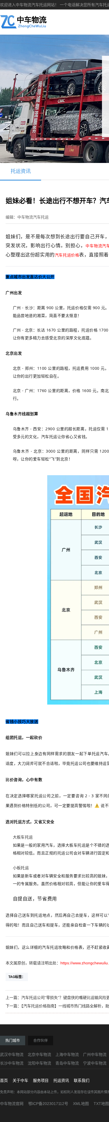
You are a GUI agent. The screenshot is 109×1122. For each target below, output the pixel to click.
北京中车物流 (39, 1054)
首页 (4, 1080)
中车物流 (94, 246)
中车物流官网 (11, 1103)
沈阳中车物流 (39, 1063)
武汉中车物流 (11, 1054)
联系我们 (81, 1080)
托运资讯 (21, 171)
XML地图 (81, 1103)
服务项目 (41, 1080)
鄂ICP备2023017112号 (48, 1103)
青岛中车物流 (67, 1063)
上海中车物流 (67, 1054)
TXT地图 (101, 1103)
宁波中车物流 (94, 1063)
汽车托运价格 (67, 255)
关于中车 (20, 1080)
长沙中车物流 (11, 1063)
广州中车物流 (94, 1054)
